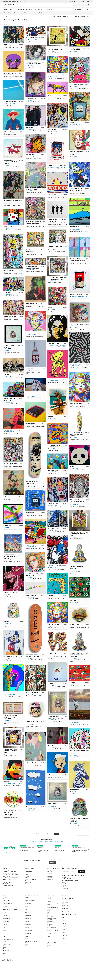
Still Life (49, 936)
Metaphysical (28, 918)
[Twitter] (68, 878)
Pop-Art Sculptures (58, 841)
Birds (48, 904)
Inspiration (38, 9)
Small (26, 942)
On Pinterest (28, 883)
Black (63, 917)
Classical (27, 904)
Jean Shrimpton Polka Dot (11, 201)
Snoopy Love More (76, 85)
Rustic (26, 935)
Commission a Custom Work (9, 871)
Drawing (5, 901)
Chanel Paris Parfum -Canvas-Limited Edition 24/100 (11, 750)
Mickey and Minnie (32, 692)
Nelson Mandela (31, 303)
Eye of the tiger (53, 503)
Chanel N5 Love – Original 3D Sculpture (55, 717)
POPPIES (72, 721)
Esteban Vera (9, 46)
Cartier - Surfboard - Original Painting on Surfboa (77, 434)
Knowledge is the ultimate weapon (76, 189)
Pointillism (27, 926)
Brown (63, 932)
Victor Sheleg (53, 747)
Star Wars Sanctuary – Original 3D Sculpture (77, 820)
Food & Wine (50, 921)
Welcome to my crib (11, 656)
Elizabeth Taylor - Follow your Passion (33, 62)
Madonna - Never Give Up (55, 247)
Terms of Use (50, 877)
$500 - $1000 (65, 903)
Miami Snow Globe (10, 73)
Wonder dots (52, 194)
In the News (27, 877)
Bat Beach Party (53, 470)
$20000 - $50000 (66, 911)
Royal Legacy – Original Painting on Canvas (77, 501)
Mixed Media (21, 9)
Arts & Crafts (28, 901)
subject (20, 12)
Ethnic (48, 912)
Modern (27, 921)
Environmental (6, 918)
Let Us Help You (48, 9)
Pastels (4, 936)
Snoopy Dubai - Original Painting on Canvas (11, 162)
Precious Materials (7, 944)
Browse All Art (6, 876)
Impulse (50, 745)
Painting (5, 897)
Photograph (5, 898)
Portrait (49, 945)
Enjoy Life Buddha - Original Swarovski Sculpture (76, 655)
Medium (27, 944)
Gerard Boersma (32, 39)
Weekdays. (29, 127)
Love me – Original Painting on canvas (32, 267)
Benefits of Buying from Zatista (10, 873)
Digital (4, 904)
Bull (49, 95)
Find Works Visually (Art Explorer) (10, 877)
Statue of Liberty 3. (54, 75)
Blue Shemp (7, 131)
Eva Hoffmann (76, 365)
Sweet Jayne (30, 545)
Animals (49, 900)
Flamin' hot (52, 130)
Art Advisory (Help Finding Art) (10, 870)
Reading (6, 374)
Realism (27, 932)
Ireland (63, 886)
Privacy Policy (50, 879)
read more (5, 24)
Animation (49, 901)
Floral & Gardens (51, 919)
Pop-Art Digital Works (46, 841)
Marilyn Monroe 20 (54, 624)
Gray (63, 919)
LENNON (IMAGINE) (53, 343)
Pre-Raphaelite (28, 930)
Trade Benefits (28, 871)
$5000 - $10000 (66, 908)
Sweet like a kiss (31, 762)
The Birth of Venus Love (76, 325)
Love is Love (52, 653)
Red (63, 928)
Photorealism (28, 924)
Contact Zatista (50, 873)
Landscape (49, 924)
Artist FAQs (5, 883)
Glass (4, 923)
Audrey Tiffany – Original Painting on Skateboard (33, 481)
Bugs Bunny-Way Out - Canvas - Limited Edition (77, 752)
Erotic (48, 910)
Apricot (64, 920)
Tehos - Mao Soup (76, 295)
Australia (64, 885)
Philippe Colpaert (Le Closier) (58, 345)
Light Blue (64, 923)
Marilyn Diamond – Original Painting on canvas (77, 153)
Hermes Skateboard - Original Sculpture (33, 655)
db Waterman (75, 722)
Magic (28, 806)
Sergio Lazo (8, 376)
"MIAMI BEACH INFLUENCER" (74, 227)
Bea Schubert (31, 191)
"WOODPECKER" (9, 693)
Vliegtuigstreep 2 (10, 101)
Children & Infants (51, 909)
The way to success (10, 592)
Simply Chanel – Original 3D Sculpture (55, 804)
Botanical (49, 906)
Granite (4, 926)
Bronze (4, 912)
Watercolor (5, 951)
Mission (27, 920)
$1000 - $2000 (65, 905)
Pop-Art (27, 927)
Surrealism (27, 938)
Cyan (63, 925)
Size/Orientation (43, 12)
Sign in (70, 1)
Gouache (5, 924)
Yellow (63, 934)
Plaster (4, 941)
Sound (4, 945)
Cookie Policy (50, 880)
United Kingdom (65, 883)
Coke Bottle (30, 369)
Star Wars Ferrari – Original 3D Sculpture (33, 722)
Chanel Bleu (30, 512)
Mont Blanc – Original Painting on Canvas (33, 222)
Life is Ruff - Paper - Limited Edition (54, 446)
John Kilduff (31, 370)
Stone (4, 947)
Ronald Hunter (9, 431)
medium (10, 12)
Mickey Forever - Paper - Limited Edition (78, 48)
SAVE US (50, 683)
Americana (27, 898)
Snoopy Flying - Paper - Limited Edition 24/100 (55, 278)
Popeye (50, 774)
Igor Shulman (31, 129)
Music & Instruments (51, 927)
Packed (72, 682)
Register (76, 1)
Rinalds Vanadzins (77, 124)
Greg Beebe (31, 694)
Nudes (48, 928)
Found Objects (6, 921)
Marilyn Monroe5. (76, 403)
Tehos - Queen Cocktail (56, 165)
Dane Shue (31, 156)
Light (4, 927)
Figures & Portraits (51, 918)
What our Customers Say (30, 879)
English (27, 909)
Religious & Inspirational (52, 930)
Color (26, 906)
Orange (63, 929)
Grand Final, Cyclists (11, 292)
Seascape (49, 931)
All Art (6, 9)
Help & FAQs (50, 871)
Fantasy (49, 915)
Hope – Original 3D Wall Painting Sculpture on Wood (11, 812)
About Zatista (28, 876)
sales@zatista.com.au (84, 1)
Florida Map (52, 595)
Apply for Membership (8, 885)
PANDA (72, 466)
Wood (4, 953)
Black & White (28, 903)
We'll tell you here (24, 1)
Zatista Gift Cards (7, 879)
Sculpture (5, 906)
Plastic (4, 942)
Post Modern (28, 929)
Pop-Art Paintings (34, 841)
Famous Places (50, 913)
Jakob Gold (8, 318)
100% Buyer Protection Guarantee (10, 874)
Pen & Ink (5, 938)
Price (25, 12)
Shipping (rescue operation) (9, 399)
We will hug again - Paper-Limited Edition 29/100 (77, 534)
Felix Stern (31, 597)
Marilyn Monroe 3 (32, 333)
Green (63, 926)
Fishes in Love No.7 (32, 189)
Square (49, 946)
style (15, 12)
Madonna (51, 416)
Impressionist (28, 915)
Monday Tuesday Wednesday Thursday (77, 259)
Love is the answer (10, 463)
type (5, 12)
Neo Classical (28, 923)
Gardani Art (53, 51)
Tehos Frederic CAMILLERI (57, 167)
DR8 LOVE (8, 165)
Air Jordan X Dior (54, 528)
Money (6, 44)
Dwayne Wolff (9, 133)
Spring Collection (10, 316)
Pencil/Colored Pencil (8, 939)
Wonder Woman (31, 155)
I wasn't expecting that (32, 393)
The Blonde (8, 430)
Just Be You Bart (9, 270)
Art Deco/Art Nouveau (30, 900)
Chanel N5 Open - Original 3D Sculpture (9, 347)
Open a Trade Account (30, 870)
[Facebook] (65, 878)
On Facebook (28, 882)
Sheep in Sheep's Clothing (75, 599)
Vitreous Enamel (6, 950)
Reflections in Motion (55, 566)
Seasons (49, 933)
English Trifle (74, 624)
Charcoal (5, 915)
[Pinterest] (70, 878)
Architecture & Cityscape (53, 903)
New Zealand (65, 888)
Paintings (12, 9)
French (26, 912)
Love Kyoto (8, 526)
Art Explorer (29, 9)
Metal (4, 930)
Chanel (72, 122)
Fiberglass (5, 920)
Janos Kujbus (31, 396)
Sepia (26, 936)
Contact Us (27, 880)
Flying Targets (31, 595)
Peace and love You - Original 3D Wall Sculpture (11, 717)
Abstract (27, 897)
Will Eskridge (31, 425)
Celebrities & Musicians (52, 907)
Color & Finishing (33, 12)
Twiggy (6, 496)
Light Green (64, 935)
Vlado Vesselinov (10, 294)
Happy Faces (8, 226)
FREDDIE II (7, 782)
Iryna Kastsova (54, 76)
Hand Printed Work (7, 903)
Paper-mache (6, 935)
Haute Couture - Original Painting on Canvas (11, 556)
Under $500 (65, 902)
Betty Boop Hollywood (30, 250)
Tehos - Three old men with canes (55, 220)
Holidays (49, 922)
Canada (63, 882)
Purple (63, 937)
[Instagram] (63, 878)
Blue (63, 922)
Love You (7, 621)
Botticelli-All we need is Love (32, 574)
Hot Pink (64, 938)
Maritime (49, 925)
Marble (4, 929)
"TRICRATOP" (52, 379)
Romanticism (28, 933)
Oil (3, 933)
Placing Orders (50, 870)
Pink (63, 931)
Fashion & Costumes (51, 916)
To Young (51, 307)
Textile (4, 948)
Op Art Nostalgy (75, 364)
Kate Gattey (75, 791)
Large (26, 945)
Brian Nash (8, 74)
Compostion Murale (33, 38)
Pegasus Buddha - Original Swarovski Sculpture (76, 566)
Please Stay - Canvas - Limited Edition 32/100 (55, 48)
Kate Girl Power (31, 98)
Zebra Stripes (74, 790)
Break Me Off (30, 423)
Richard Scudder (76, 229)
